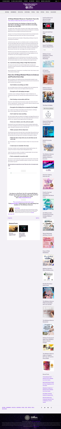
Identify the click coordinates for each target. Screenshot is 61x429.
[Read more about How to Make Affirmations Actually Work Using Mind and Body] (23, 228)
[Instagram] (51, 407)
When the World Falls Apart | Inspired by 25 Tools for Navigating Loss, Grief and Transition (48, 384)
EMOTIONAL (7, 12)
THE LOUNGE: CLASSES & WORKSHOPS (16, 1)
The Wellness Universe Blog (18, 20)
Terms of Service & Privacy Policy (36, 421)
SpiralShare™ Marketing (36, 426)
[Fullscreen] (52, 28)
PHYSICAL (33, 12)
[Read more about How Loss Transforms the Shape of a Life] (13, 228)
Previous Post (9, 218)
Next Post (38, 218)
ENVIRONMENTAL (13, 12)
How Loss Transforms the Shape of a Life (12, 234)
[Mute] (51, 28)
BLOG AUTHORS (53, 12)
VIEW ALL (47, 12)
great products (15, 203)
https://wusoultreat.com (25, 197)
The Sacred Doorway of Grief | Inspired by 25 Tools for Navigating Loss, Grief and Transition (48, 378)
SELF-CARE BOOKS (31, 1)
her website (32, 212)
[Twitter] (44, 407)
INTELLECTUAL (20, 12)
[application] (48, 26)
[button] (58, 1)
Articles (9, 20)
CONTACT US (38, 1)
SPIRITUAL (42, 12)
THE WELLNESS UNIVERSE (6, 1)
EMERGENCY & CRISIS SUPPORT (45, 1)
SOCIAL (38, 12)
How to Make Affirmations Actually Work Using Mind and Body (22, 235)
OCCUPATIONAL (27, 12)
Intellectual (12, 20)
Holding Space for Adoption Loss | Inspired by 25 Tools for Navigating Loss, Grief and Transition (48, 389)
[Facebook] (41, 407)
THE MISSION (26, 1)
